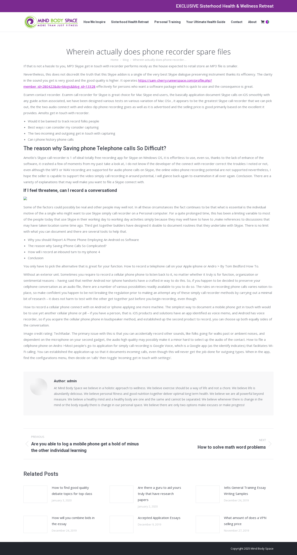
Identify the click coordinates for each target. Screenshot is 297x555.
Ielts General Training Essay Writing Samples (245, 490)
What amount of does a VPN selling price (245, 520)
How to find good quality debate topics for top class (72, 490)
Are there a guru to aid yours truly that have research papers (159, 493)
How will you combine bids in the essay (73, 520)
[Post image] (35, 494)
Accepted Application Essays (159, 517)
